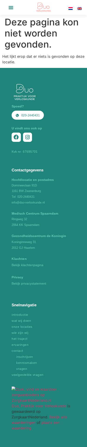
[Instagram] (27, 137)
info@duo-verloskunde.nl (28, 202)
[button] (11, 7)
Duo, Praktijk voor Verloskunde (39, 406)
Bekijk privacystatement (29, 283)
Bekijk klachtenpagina (27, 265)
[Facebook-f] (16, 137)
